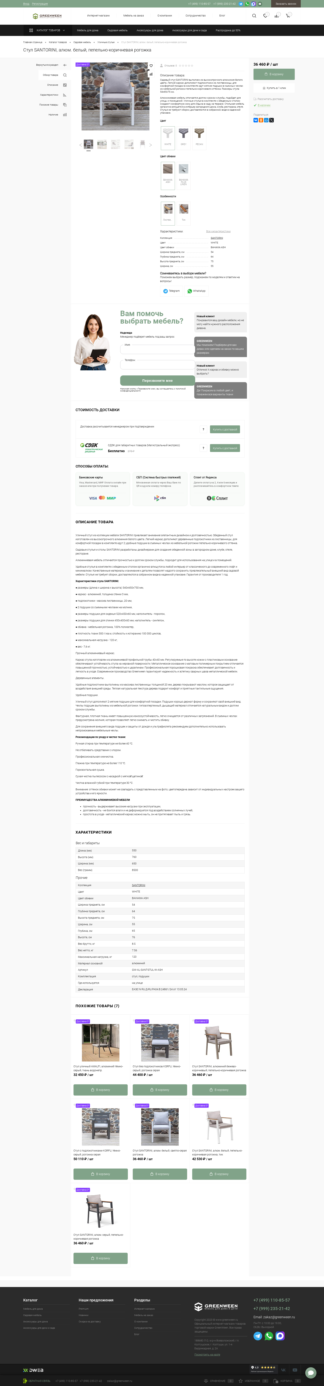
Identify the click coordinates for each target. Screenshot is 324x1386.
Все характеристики (218, 231)
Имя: (127, 344)
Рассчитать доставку (271, 99)
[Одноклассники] (261, 120)
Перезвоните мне (157, 381)
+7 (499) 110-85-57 (272, 1300)
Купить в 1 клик (276, 87)
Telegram (174, 290)
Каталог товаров (49, 30)
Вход (26, 3)
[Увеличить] (115, 96)
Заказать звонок (286, 3)
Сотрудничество (196, 15)
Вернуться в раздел (47, 64)
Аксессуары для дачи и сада (39, 1327)
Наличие (54, 114)
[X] (271, 120)
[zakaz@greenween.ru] (260, 3)
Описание (53, 84)
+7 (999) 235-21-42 (272, 1308)
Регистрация (40, 3)
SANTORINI (217, 238)
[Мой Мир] (266, 120)
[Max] (253, 3)
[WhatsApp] (247, 3)
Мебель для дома (33, 1308)
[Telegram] (240, 3)
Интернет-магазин (98, 15)
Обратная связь (39, 1380)
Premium (84, 1308)
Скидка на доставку (90, 1321)
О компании (165, 15)
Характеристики (49, 94)
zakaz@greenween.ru (279, 1317)
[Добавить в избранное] (151, 66)
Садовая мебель (32, 1315)
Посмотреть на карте (207, 1354)
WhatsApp (199, 290)
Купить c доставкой (225, 429)
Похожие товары (49, 104)
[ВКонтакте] (256, 120)
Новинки (83, 1315)
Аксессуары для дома (35, 1321)
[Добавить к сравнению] (151, 74)
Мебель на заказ (133, 15)
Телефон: (130, 360)
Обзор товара (51, 75)
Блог (222, 15)
